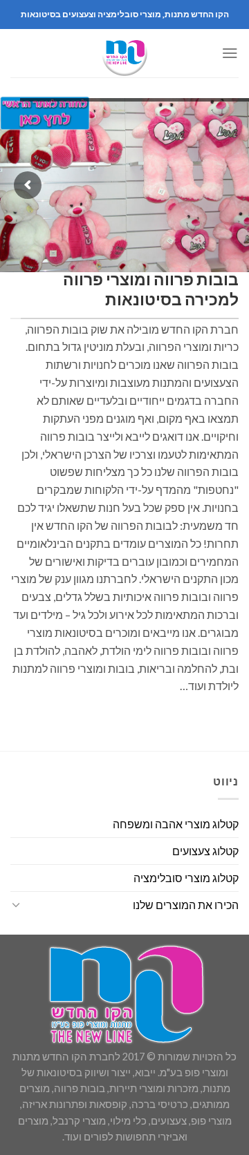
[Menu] (230, 53)
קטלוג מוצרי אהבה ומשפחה (176, 823)
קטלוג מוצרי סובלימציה (186, 877)
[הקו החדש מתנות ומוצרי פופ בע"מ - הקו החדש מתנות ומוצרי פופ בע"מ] (124, 53)
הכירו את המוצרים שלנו (186, 904)
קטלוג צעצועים (205, 850)
